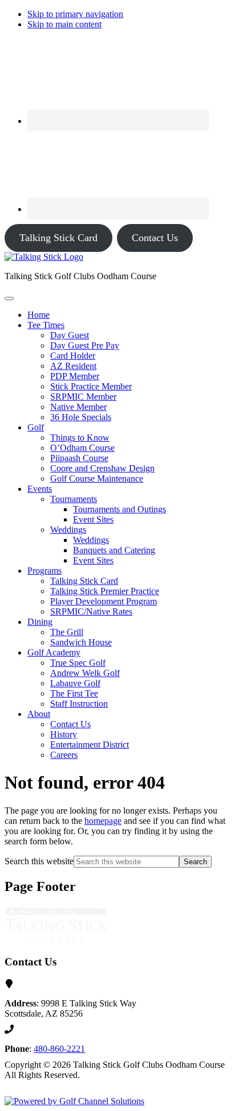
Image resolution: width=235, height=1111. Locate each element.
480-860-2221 (59, 1049)
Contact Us (155, 237)
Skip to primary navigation (75, 14)
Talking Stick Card (58, 237)
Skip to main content (64, 24)
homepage (102, 821)
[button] (45, 325)
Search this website (39, 861)
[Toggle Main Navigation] (9, 298)
